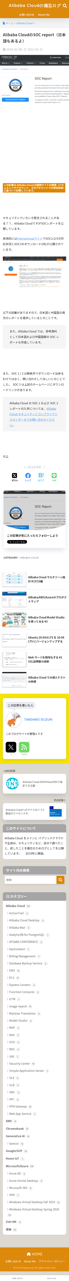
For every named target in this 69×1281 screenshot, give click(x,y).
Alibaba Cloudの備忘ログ (35, 5)
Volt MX (13, 1222)
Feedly (24, 754)
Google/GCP (16, 1151)
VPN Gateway (20, 1106)
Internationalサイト (30, 238)
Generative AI (17, 1136)
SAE (13, 1056)
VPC (13, 1099)
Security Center (21, 1063)
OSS (14, 1042)
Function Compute (23, 992)
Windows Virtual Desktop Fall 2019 (34, 1202)
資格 (11, 1229)
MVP (14, 1027)
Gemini (16, 1143)
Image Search (20, 1006)
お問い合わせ (26, 14)
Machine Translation (24, 1013)
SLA (13, 1077)
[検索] (60, 880)
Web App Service (22, 1113)
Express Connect (22, 985)
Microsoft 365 (20, 1188)
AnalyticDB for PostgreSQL (28, 934)
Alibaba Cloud (29, 557)
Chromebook (17, 1129)
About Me (44, 14)
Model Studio (20, 1020)
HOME (36, 1254)
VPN (13, 1195)
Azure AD (17, 1173)
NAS (14, 1035)
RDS (14, 1049)
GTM (14, 999)
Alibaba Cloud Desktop (26, 920)
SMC (14, 1092)
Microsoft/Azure (19, 1166)
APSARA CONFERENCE (25, 942)
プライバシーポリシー (52, 1261)
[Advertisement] (34, 148)
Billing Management (24, 956)
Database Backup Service (27, 963)
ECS (14, 977)
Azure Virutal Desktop (25, 1180)
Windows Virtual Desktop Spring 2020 (33, 1211)
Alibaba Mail (19, 927)
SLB (14, 1085)
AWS (11, 1121)
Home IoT (14, 1158)
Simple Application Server (28, 1070)
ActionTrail (18, 913)
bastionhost (19, 949)
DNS (14, 970)
